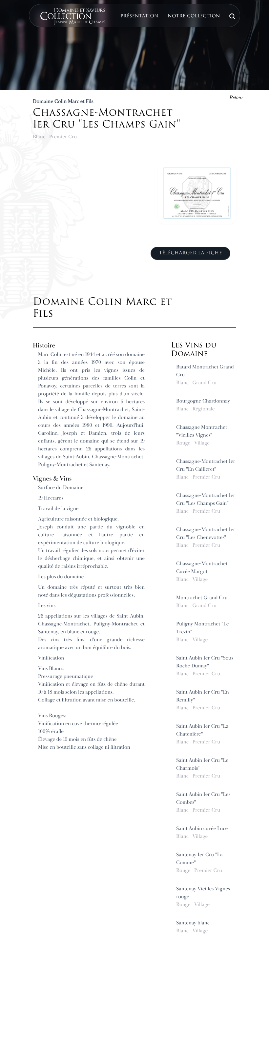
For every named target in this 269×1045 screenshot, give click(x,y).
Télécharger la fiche (190, 253)
